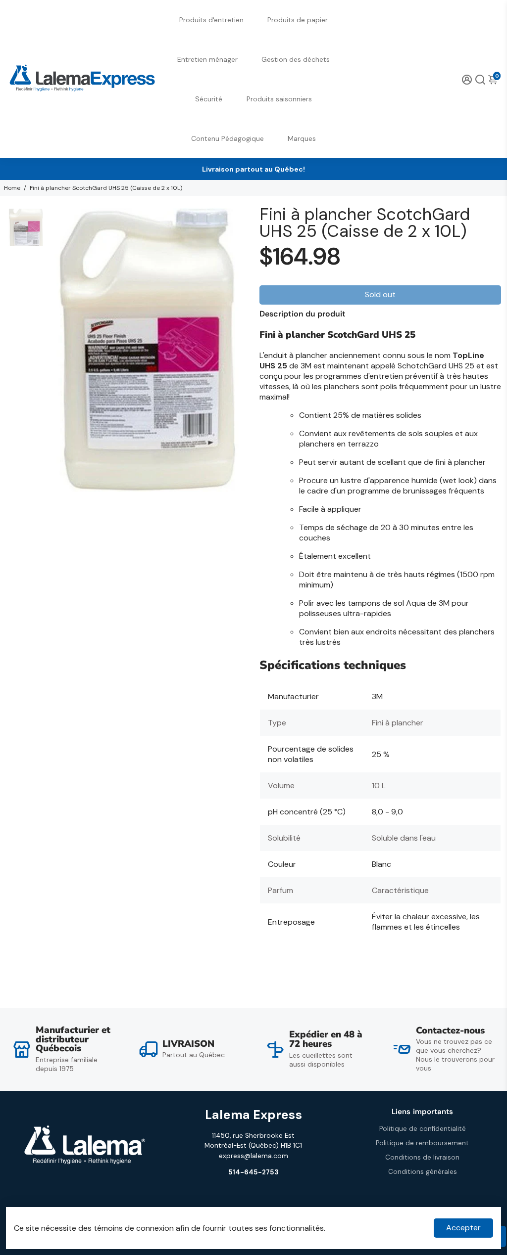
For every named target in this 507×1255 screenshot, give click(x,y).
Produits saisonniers (279, 98)
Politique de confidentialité (422, 1128)
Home (12, 188)
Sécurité (208, 98)
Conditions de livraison (422, 1157)
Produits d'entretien (211, 19)
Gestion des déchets (295, 59)
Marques (302, 138)
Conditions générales (422, 1171)
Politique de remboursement (422, 1143)
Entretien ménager (207, 59)
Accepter (463, 1227)
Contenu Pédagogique (227, 138)
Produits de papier (297, 19)
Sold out (380, 294)
